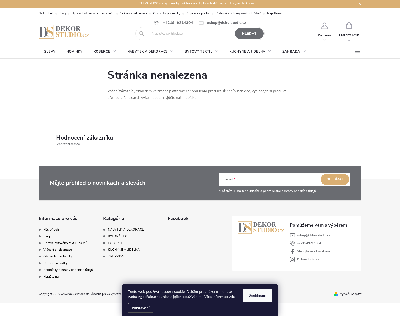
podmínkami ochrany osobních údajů (289, 191)
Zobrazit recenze (68, 144)
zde (232, 296)
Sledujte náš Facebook (314, 251)
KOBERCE (115, 243)
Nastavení (140, 307)
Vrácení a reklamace (133, 13)
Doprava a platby (198, 13)
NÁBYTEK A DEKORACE (126, 230)
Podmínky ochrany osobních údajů (238, 13)
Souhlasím (257, 295)
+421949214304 (309, 243)
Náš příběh (46, 13)
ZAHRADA (116, 256)
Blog (62, 13)
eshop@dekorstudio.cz (313, 235)
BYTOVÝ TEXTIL (119, 236)
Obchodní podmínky (166, 13)
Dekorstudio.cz (308, 259)
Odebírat (335, 179)
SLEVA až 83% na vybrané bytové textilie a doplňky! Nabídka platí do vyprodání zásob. (197, 3)
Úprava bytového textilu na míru (93, 13)
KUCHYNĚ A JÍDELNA (124, 250)
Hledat (249, 33)
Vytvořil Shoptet (350, 294)
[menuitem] (50, 51)
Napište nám (275, 13)
